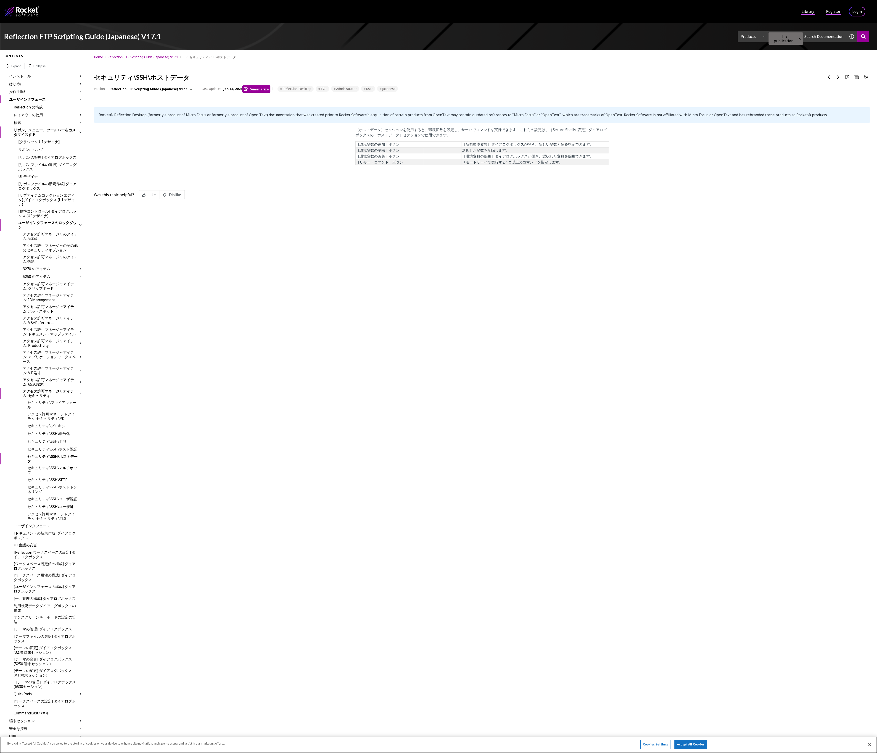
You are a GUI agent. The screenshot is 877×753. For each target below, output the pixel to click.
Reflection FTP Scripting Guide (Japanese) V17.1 (143, 57)
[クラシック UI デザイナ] (39, 141)
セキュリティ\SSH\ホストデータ (52, 458)
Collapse (39, 66)
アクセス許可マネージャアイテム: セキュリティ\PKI (51, 416)
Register (833, 11)
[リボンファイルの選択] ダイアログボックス (47, 166)
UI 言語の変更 (25, 545)
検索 (17, 122)
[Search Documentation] (863, 36)
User (369, 89)
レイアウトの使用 (28, 114)
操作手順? (17, 91)
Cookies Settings (655, 744)
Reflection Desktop (297, 89)
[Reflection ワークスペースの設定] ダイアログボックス (44, 554)
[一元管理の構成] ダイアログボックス (45, 598)
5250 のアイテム (36, 276)
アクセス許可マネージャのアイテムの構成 (50, 236)
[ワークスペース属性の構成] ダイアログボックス (45, 577)
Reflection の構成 (28, 107)
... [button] (184, 57)
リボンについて (31, 149)
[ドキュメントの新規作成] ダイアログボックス (45, 535)
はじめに (16, 83)
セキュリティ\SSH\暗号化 (48, 433)
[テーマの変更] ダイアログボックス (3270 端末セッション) (43, 650)
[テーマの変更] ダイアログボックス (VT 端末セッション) (43, 672)
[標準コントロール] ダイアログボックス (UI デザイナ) (47, 213)
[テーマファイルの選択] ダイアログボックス (45, 638)
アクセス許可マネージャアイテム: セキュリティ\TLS (51, 516)
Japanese (389, 89)
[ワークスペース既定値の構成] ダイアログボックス (45, 566)
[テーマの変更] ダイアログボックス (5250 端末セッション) (43, 661)
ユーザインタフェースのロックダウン (47, 224)
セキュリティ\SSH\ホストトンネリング (52, 489)
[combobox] (806, 36)
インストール (20, 76)
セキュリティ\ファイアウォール (51, 404)
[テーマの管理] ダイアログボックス (43, 629)
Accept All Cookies (691, 744)
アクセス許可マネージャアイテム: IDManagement (48, 297)
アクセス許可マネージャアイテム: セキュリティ (48, 393)
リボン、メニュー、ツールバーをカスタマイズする (45, 132)
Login (857, 11)
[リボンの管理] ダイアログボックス (47, 157)
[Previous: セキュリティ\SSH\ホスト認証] (829, 77)
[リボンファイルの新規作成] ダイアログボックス (47, 186)
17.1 (324, 89)
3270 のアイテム (36, 268)
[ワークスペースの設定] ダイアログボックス (45, 703)
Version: (100, 89)
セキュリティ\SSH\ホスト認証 (52, 449)
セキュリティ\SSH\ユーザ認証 (52, 498)
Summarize (259, 89)
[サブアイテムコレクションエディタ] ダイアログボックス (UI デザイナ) (46, 200)
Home (98, 57)
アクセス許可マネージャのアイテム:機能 (50, 259)
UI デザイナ (28, 176)
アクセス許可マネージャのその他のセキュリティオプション (50, 247)
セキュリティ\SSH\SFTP (47, 479)
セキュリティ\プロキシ (46, 425)
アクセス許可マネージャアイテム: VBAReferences (48, 320)
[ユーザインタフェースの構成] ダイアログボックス (45, 588)
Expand (16, 66)
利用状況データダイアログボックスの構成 (45, 608)
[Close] (870, 745)
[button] (799, 38)
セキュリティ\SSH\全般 (46, 441)
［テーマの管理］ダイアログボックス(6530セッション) (45, 684)
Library (808, 11)
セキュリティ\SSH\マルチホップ (52, 470)
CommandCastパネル (31, 713)
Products (748, 36)
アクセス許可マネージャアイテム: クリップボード (48, 286)
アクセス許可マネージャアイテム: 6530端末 (48, 382)
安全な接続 (18, 728)
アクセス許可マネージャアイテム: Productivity (48, 343)
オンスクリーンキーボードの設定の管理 (45, 619)
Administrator (346, 89)
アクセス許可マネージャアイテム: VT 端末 (48, 370)
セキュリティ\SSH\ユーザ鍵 (50, 506)
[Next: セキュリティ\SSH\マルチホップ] (838, 77)
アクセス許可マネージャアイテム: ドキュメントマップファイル (49, 331)
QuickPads (23, 693)
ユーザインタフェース (27, 99)
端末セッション (22, 720)
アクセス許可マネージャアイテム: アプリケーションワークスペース (49, 357)
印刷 (12, 736)
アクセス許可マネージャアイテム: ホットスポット (48, 308)
